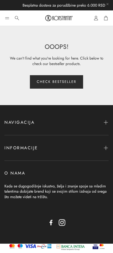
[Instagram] (62, 222)
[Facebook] (51, 222)
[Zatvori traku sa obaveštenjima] (107, 4)
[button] (7, 18)
